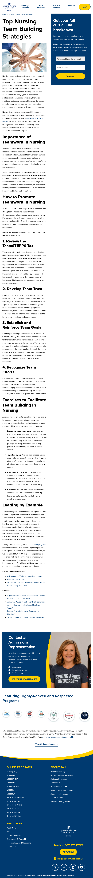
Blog (9, 831)
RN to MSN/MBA (14, 816)
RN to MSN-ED (13, 808)
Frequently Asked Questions (19, 843)
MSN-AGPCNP (13, 786)
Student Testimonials (59, 794)
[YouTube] (81, 867)
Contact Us (11, 846)
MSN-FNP (11, 775)
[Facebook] (64, 867)
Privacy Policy (48, 875)
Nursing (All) (12, 771)
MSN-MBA (11, 794)
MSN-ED (10, 790)
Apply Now (84, 7)
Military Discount (57, 786)
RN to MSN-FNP (13, 801)
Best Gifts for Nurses (15, 579)
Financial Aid (56, 783)
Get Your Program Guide (24, 679)
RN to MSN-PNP (13, 812)
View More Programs (59, 801)
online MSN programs (37, 544)
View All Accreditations (45, 744)
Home (4, 14)
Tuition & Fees (56, 797)
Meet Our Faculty (57, 771)
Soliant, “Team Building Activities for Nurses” (26, 617)
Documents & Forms (15, 839)
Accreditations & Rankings (61, 775)
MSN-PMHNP (12, 779)
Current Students (14, 835)
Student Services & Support (62, 790)
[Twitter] (55, 867)
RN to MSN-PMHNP (15, 805)
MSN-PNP (11, 783)
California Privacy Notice (64, 875)
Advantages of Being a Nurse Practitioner (24, 576)
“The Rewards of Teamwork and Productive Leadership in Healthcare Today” (26, 605)
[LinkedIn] (73, 867)
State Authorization (58, 779)
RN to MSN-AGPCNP (15, 797)
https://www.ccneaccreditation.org (56, 737)
